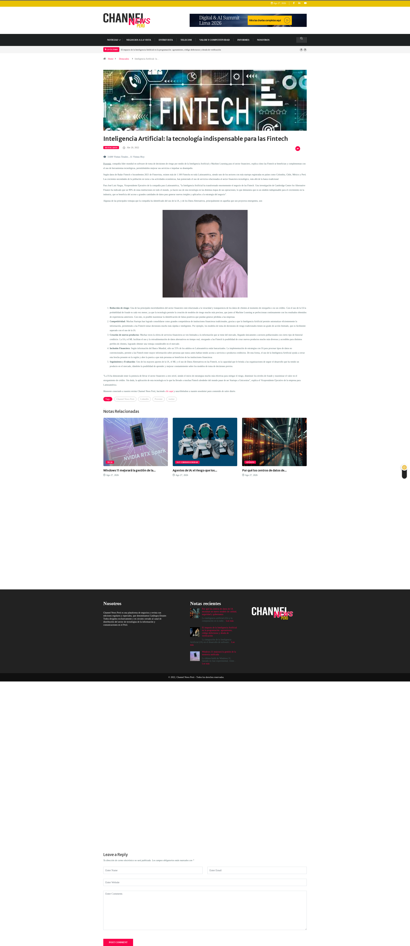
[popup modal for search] (301, 40)
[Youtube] (305, 3)
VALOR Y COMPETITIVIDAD (214, 40)
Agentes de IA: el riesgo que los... (125, 470)
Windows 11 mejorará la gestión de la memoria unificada (145, 50)
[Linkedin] (299, 3)
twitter (172, 399)
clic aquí (169, 391)
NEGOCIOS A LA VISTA (138, 40)
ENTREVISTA (166, 40)
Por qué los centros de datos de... (195, 470)
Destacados (124, 59)
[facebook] (294, 3)
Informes (243, 40)
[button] (301, 49)
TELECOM (186, 40)
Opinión (181, 462)
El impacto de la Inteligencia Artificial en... (271, 470)
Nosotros (263, 40)
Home (110, 59)
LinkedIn (144, 399)
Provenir (159, 399)
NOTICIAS (112, 40)
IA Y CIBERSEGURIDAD (118, 462)
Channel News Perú (125, 399)
